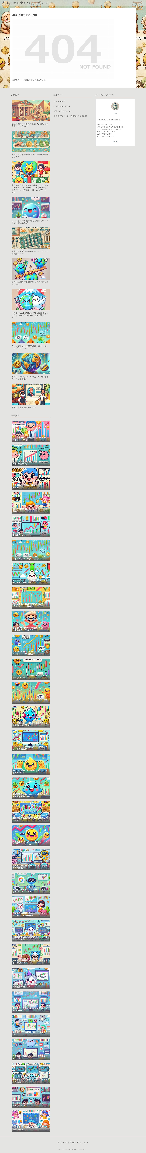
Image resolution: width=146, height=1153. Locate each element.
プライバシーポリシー (63, 111)
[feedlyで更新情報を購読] (114, 141)
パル (115, 113)
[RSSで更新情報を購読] (116, 141)
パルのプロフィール (62, 106)
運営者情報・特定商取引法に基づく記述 (70, 116)
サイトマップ (59, 101)
